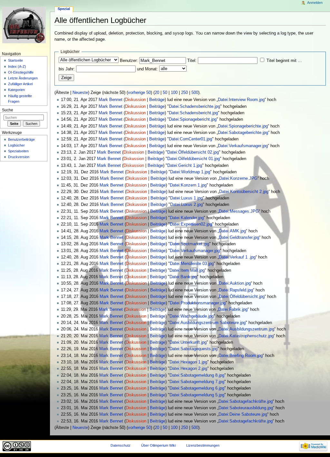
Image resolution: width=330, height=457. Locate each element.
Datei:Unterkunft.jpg (188, 342)
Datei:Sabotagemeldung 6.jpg (197, 388)
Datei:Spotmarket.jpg (189, 244)
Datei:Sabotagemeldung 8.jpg (197, 375)
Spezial (64, 9)
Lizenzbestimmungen (202, 445)
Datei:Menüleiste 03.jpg (192, 263)
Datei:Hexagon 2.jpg (188, 368)
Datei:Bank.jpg (183, 277)
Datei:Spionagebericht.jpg (193, 119)
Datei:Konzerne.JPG (238, 178)
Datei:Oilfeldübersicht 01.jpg (193, 159)
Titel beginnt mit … (284, 60)
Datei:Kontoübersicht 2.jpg (243, 191)
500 (194, 92)
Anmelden (315, 3)
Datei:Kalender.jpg (187, 218)
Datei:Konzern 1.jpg (188, 185)
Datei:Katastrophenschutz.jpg (246, 336)
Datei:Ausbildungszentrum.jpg (246, 329)
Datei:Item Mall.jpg (187, 270)
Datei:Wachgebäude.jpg (192, 316)
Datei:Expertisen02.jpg (191, 224)
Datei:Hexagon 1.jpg (188, 362)
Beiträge (157, 99)
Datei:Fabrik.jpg (233, 309)
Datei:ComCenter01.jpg (190, 139)
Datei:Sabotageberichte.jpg (243, 132)
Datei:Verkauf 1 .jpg (237, 257)
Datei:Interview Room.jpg (241, 99)
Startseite (15, 60)
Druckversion (18, 157)
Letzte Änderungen (23, 78)
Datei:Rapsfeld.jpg (236, 290)
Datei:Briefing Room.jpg (240, 355)
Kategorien (16, 90)
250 (184, 92)
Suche (7, 110)
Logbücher (16, 145)
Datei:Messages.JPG (239, 211)
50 (165, 92)
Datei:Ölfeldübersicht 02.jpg (193, 152)
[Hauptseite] (25, 25)
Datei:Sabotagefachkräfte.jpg (245, 401)
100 (174, 92)
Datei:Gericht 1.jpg (184, 165)
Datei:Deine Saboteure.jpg (242, 414)
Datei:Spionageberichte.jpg (243, 126)
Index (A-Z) (17, 66)
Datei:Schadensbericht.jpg (193, 113)
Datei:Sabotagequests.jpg (194, 349)
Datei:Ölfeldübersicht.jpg (242, 296)
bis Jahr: (67, 69)
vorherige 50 (139, 92)
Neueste (80, 92)
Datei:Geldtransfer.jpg (239, 237)
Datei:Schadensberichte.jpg (194, 106)
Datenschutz (121, 445)
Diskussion (135, 99)
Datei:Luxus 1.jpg (186, 198)
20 (157, 92)
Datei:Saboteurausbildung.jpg (245, 408)
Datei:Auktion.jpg (235, 283)
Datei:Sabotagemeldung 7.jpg (197, 382)
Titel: (192, 60)
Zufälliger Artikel (20, 84)
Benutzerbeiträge (21, 139)
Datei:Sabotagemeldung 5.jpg (197, 395)
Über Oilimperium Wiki (158, 445)
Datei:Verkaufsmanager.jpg (243, 146)
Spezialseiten (18, 151)
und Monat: (147, 69)
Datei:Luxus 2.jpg (186, 204)
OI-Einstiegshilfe (21, 72)
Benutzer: (129, 60)
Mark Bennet (110, 99)
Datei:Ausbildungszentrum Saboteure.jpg (208, 322)
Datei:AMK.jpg (232, 231)
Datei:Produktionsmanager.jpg (198, 303)
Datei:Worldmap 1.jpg (190, 172)
